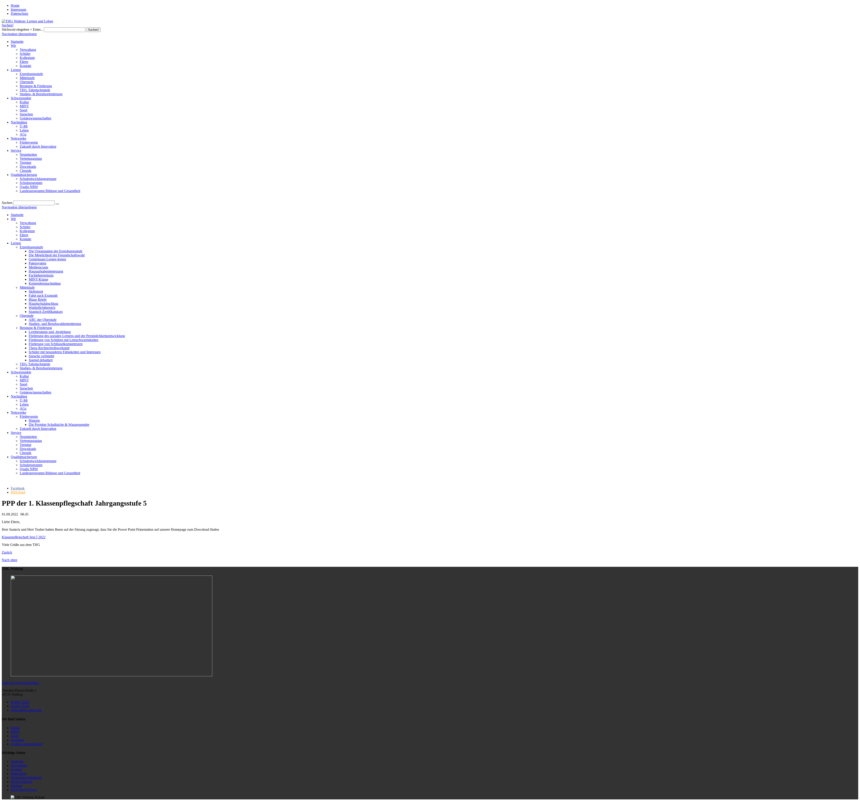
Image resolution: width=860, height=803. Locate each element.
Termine (25, 445)
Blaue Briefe (38, 299)
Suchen (7, 203)
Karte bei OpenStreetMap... (21, 683)
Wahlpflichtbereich (42, 308)
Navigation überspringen (19, 34)
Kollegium (27, 231)
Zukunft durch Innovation (38, 429)
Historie (34, 420)
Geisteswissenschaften (35, 392)
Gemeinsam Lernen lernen (47, 259)
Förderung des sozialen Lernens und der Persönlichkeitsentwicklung (77, 336)
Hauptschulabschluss (43, 303)
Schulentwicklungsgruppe (38, 461)
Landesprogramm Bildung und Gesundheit (50, 473)
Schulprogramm (31, 465)
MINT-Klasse (38, 279)
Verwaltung (28, 223)
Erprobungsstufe (31, 247)
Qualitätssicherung (24, 457)
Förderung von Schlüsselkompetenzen (56, 344)
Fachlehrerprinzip (41, 275)
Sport (23, 384)
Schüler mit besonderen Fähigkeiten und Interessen (65, 352)
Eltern (24, 235)
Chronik (25, 453)
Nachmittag (19, 396)
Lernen (16, 243)
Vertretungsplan (31, 441)
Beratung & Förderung (36, 328)
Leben (24, 404)
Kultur (24, 376)
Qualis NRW (29, 469)
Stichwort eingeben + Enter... (22, 29)
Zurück (7, 552)
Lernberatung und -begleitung (50, 332)
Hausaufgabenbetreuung (46, 271)
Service (16, 433)
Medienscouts (38, 267)
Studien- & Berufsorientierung (41, 368)
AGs (23, 408)
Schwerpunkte (21, 372)
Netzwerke (18, 412)
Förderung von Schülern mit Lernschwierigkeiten (63, 340)
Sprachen (26, 388)
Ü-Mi (24, 400)
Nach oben (9, 560)
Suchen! (7, 25)
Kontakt (25, 239)
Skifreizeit (36, 291)
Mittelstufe (27, 287)
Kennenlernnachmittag (45, 283)
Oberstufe (27, 316)
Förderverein (29, 416)
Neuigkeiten (28, 437)
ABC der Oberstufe (42, 320)
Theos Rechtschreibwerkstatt (49, 348)
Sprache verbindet (41, 356)
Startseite (17, 215)
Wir (13, 219)
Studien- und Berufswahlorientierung (55, 324)
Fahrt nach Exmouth (43, 295)
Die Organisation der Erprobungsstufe (55, 251)
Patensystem (37, 263)
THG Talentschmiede (35, 364)
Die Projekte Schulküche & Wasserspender (59, 424)
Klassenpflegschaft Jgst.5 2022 (23, 537)
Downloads (28, 449)
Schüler (25, 227)
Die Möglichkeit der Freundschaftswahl (57, 255)
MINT (24, 380)
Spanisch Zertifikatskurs (46, 312)
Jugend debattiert (41, 360)
